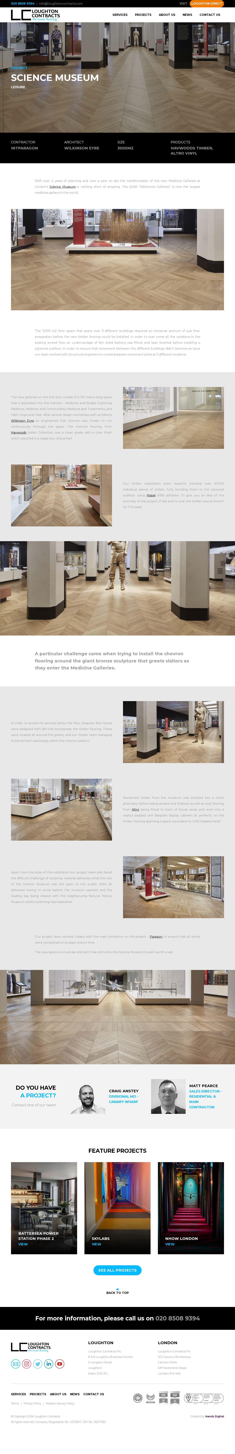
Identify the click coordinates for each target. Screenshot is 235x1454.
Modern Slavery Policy (60, 1403)
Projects (143, 15)
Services (120, 15)
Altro (135, 809)
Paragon (156, 936)
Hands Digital (214, 1416)
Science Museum (63, 186)
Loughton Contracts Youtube (59, 1364)
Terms (15, 1403)
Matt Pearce (203, 1086)
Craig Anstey (123, 1091)
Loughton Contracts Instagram (26, 1364)
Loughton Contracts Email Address (15, 1364)
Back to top (117, 1293)
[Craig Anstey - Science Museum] (88, 1096)
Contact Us (210, 15)
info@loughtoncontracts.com (61, 3)
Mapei (151, 495)
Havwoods (18, 432)
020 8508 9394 (23, 3)
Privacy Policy (32, 1403)
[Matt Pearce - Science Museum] (168, 1096)
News (187, 15)
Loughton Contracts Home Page (35, 14)
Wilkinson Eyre (22, 421)
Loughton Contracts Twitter (37, 1364)
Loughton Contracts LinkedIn (48, 1364)
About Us (167, 15)
